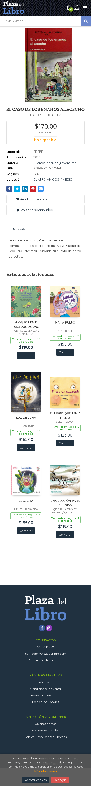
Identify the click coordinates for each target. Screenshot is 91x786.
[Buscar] (86, 21)
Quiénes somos (46, 724)
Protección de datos (45, 695)
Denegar (60, 780)
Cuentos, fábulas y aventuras (54, 163)
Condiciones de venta (45, 689)
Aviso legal (45, 682)
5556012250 (45, 647)
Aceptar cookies (36, 780)
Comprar (26, 355)
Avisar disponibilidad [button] (36, 210)
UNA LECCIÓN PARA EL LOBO (65, 503)
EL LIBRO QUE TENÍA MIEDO (65, 415)
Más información (45, 771)
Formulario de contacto (45, 660)
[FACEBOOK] (42, 628)
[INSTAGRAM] (49, 628)
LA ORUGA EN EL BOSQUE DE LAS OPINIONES (26, 324)
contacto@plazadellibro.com (45, 654)
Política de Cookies (45, 702)
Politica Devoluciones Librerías (45, 737)
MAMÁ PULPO (65, 322)
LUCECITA (26, 501)
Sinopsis (19, 229)
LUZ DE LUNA (26, 417)
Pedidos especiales (45, 730)
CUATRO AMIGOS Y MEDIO (52, 179)
